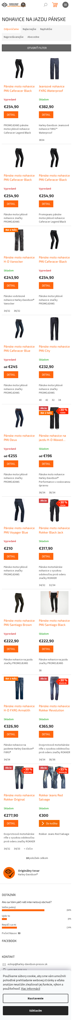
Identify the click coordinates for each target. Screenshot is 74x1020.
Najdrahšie (46, 29)
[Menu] (65, 5)
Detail (11, 114)
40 (40, 400)
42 (46, 400)
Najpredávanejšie (14, 37)
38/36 (52, 760)
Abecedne (33, 37)
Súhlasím (35, 1011)
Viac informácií (30, 989)
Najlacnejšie (29, 29)
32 (53, 400)
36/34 (42, 493)
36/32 (17, 311)
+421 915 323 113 (17, 970)
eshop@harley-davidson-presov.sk (27, 964)
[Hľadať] (45, 5)
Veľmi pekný (9, 907)
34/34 (7, 760)
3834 (41, 140)
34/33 (17, 849)
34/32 (7, 311)
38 (40, 670)
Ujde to (6, 916)
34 (59, 400)
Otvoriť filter (37, 47)
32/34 (52, 585)
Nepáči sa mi (9, 925)
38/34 (52, 493)
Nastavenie (35, 998)
